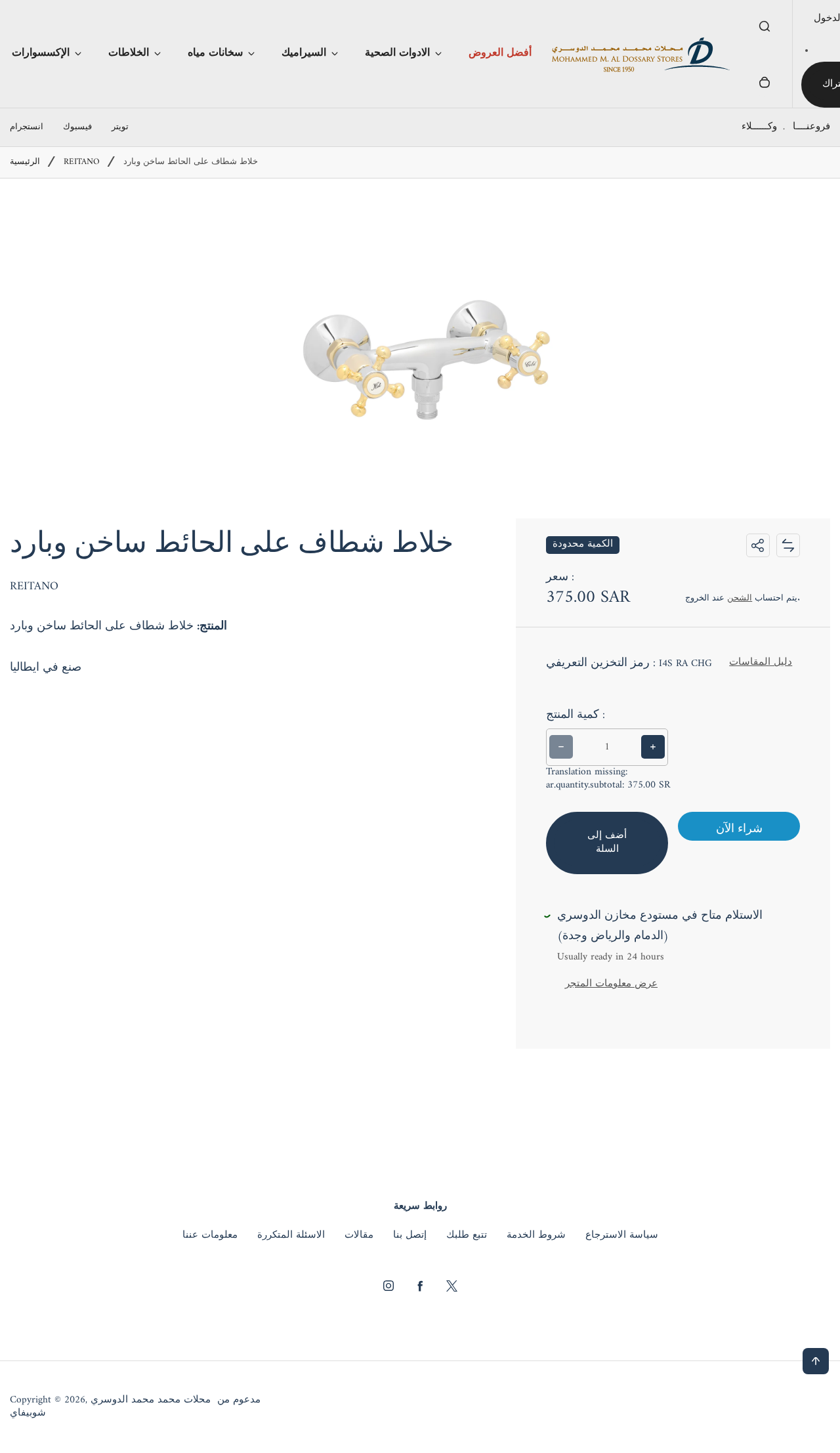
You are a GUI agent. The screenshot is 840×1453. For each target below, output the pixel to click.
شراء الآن (739, 829)
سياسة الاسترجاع (621, 1235)
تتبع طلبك (466, 1235)
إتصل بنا (410, 1235)
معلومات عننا (210, 1235)
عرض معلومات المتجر (611, 984)
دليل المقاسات (760, 662)
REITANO (82, 162)
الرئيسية (25, 162)
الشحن (739, 598)
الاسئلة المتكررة (291, 1235)
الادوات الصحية (397, 53)
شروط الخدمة (536, 1235)
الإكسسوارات (41, 53)
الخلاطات (128, 53)
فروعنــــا (811, 127)
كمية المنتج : (575, 715)
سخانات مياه (215, 53)
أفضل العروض (500, 53)
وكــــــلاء (759, 127)
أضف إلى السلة (607, 842)
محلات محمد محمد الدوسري (151, 1400)
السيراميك (304, 53)
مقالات (359, 1235)
